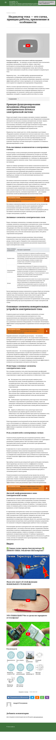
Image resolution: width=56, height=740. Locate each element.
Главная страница (11, 12)
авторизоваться (38, 717)
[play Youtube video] (28, 45)
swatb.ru (13, 2)
